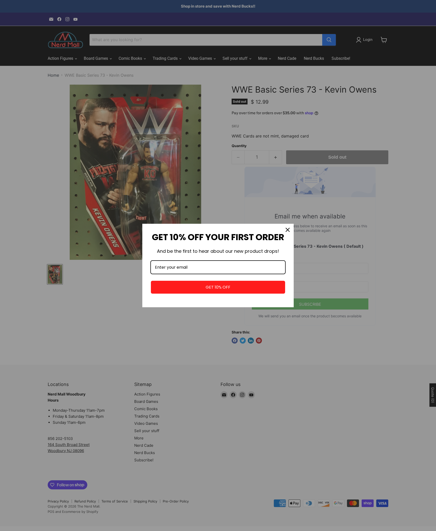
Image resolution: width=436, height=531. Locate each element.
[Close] (288, 230)
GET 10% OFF (218, 287)
